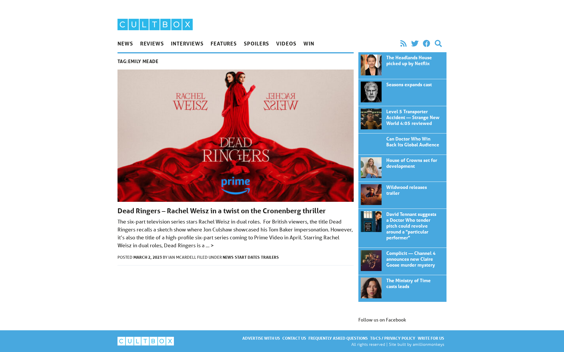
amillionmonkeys (428, 344)
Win (308, 43)
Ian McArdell (182, 257)
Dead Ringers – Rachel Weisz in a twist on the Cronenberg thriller (222, 211)
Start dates (247, 257)
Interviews (187, 43)
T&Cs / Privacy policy (392, 338)
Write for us (431, 338)
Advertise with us (261, 338)
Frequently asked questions (338, 338)
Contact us (294, 338)
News (125, 43)
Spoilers (256, 43)
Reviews (152, 43)
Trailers (270, 257)
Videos (286, 43)
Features (224, 43)
